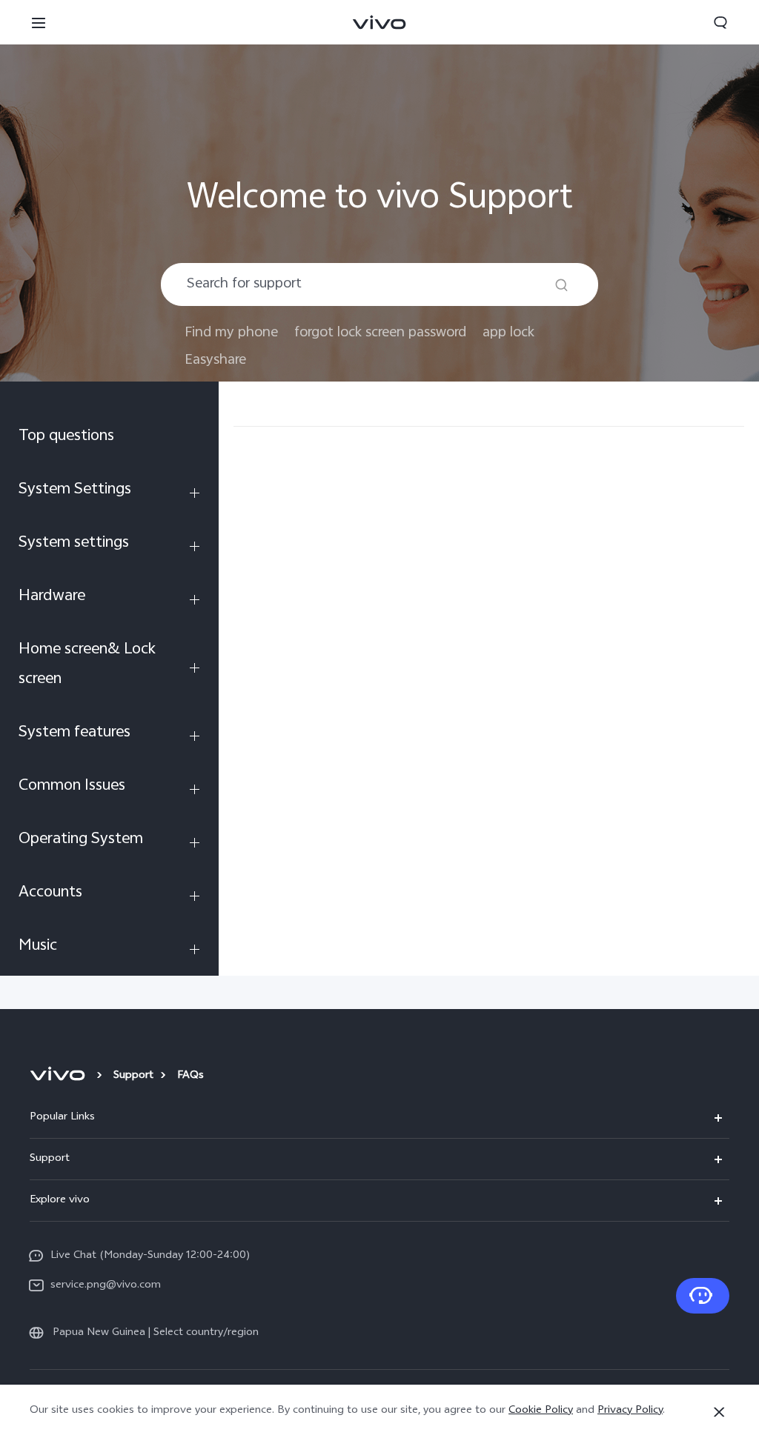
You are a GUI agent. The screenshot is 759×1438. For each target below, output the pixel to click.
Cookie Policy (540, 1411)
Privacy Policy (630, 1411)
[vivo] (60, 1076)
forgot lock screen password (380, 333)
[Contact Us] (702, 1296)
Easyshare (215, 360)
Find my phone (231, 333)
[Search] (561, 285)
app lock (508, 333)
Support (133, 1076)
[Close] (719, 1412)
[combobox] (379, 284)
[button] (38, 22)
